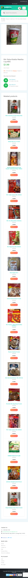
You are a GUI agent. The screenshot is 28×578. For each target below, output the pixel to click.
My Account (14, 3)
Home (2, 543)
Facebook (4, 537)
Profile (2, 562)
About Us (3, 545)
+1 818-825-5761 (6, 530)
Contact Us (3, 547)
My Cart (20, 8)
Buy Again (3, 564)
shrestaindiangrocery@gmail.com (9, 531)
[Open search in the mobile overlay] (14, 13)
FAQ (2, 549)
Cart (2, 559)
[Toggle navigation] (24, 8)
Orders (2, 560)
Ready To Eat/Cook (10, 18)
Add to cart (14, 121)
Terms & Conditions (5, 553)
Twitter (10, 537)
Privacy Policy (4, 551)
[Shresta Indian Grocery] (6, 7)
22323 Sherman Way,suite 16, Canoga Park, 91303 (13, 533)
